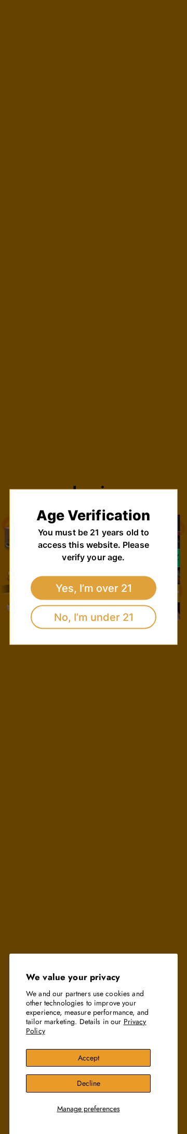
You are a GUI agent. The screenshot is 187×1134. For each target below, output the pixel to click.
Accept (88, 1058)
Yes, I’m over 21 (94, 588)
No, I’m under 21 (93, 617)
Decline (88, 1083)
